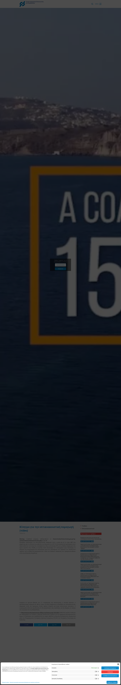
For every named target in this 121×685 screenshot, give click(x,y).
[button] (118, 664)
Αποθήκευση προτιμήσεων (110, 675)
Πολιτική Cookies (5, 682)
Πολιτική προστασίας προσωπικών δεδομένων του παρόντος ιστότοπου (24, 682)
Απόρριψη (110, 672)
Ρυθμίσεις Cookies (112, 682)
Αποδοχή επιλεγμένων (110, 668)
